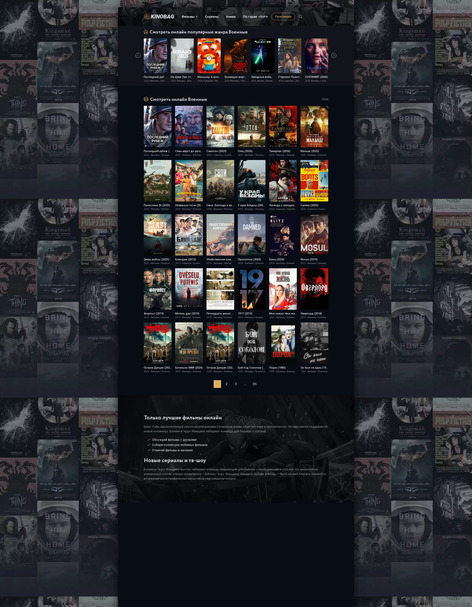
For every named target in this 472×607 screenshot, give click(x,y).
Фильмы (188, 16)
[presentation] (138, 55)
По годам (250, 16)
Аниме (231, 16)
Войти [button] (264, 16)
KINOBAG (162, 16)
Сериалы (212, 16)
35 (254, 384)
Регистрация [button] (283, 16)
